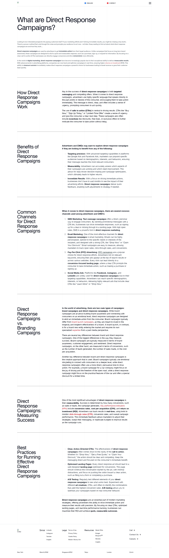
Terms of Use (72, 530)
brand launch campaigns (82, 322)
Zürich (131, 552)
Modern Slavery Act (74, 539)
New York (20, 552)
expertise (76, 330)
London (109, 552)
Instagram (49, 533)
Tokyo (86, 552)
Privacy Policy (72, 533)
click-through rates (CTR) (81, 414)
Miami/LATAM (44, 552)
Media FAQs (99, 530)
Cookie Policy (72, 536)
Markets (97, 539)
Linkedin (49, 530)
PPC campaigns (105, 252)
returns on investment (112, 63)
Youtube (48, 536)
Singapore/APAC (67, 552)
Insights (48, 539)
